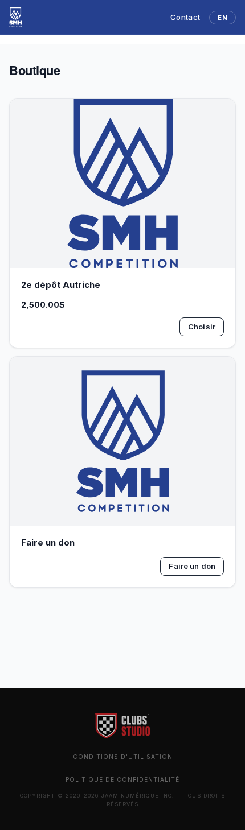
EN (222, 18)
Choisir (201, 326)
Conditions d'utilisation (123, 756)
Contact (185, 17)
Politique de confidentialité (122, 779)
